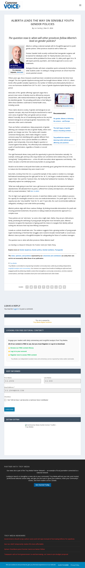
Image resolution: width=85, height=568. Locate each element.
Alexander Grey (67, 106)
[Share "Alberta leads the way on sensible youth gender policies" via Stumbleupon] (56, 287)
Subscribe (9, 409)
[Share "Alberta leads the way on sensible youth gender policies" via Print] (64, 287)
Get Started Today (42, 485)
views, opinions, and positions (21, 256)
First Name (8, 378)
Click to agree (63, 565)
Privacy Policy (75, 565)
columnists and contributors (52, 256)
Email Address (9, 387)
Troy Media (13, 263)
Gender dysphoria (25, 250)
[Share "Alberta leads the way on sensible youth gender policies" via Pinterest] (44, 287)
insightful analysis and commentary (19, 268)
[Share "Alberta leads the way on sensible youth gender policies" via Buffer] (52, 287)
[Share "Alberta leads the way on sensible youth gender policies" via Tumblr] (39, 287)
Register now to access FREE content (23, 355)
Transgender (59, 250)
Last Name (47, 378)
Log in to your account (18, 351)
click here (20, 72)
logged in (16, 309)
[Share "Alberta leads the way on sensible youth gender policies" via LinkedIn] (48, 287)
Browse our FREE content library (22, 348)
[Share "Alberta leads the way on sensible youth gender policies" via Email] (60, 287)
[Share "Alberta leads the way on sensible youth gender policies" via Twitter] (31, 287)
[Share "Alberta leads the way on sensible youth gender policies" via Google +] (35, 287)
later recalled (34, 191)
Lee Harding (38, 28)
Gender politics (37, 250)
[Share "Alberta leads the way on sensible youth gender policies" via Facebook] (27, 287)
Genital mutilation (48, 250)
